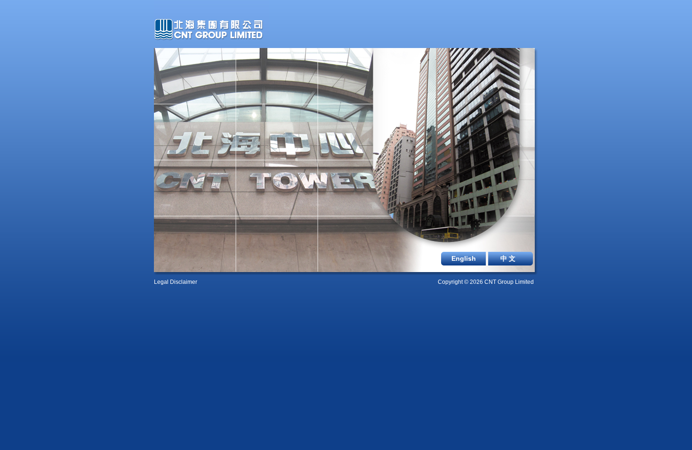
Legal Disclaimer (175, 282)
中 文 (507, 258)
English (463, 258)
